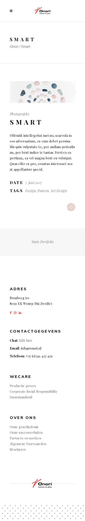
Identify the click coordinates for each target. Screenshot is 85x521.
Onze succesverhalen (26, 432)
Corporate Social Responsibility (34, 391)
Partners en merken (25, 438)
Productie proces (23, 386)
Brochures (18, 449)
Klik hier (25, 340)
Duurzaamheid (21, 397)
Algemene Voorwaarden (28, 444)
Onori (14, 46)
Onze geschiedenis (24, 427)
